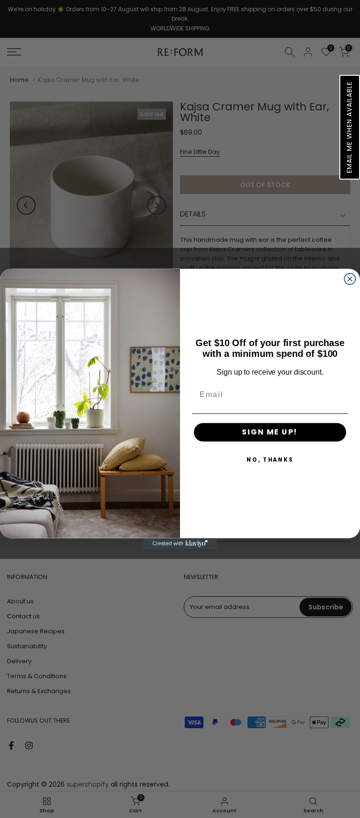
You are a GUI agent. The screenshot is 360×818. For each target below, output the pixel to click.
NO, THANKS (270, 459)
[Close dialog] (350, 279)
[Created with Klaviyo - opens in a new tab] (180, 544)
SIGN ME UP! (270, 432)
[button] (349, 127)
